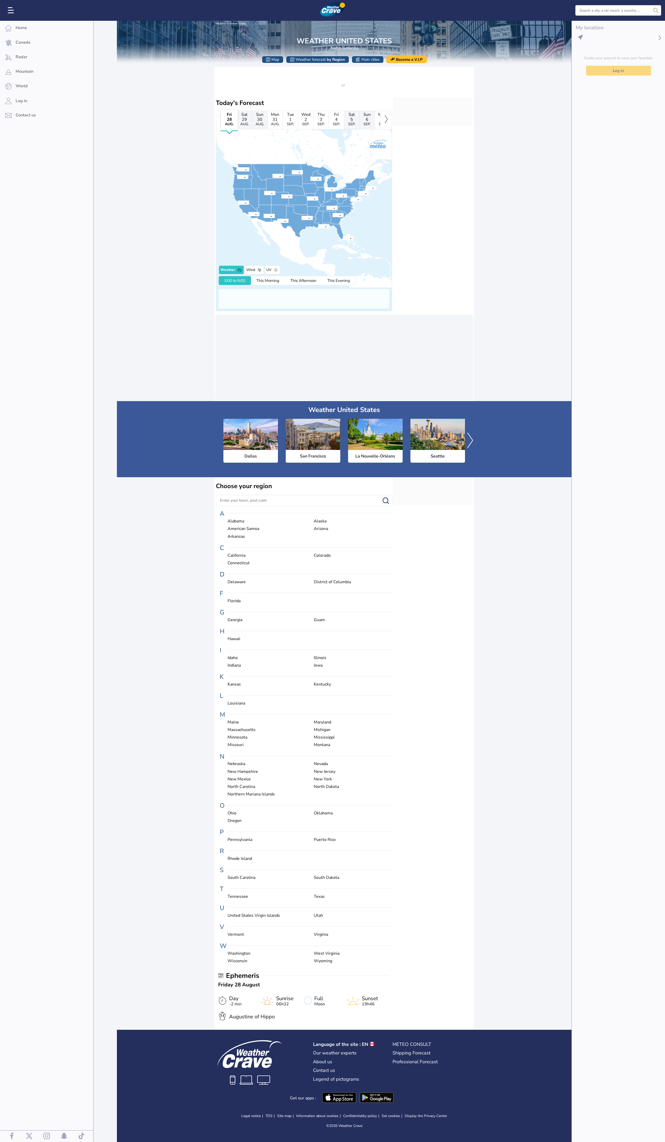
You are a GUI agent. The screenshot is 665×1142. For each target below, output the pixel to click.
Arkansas (236, 536)
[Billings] (272, 175)
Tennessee (238, 896)
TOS (268, 1115)
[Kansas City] (307, 198)
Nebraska (236, 763)
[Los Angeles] (248, 214)
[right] (386, 120)
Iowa (318, 665)
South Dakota (326, 877)
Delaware (237, 582)
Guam (319, 620)
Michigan (322, 729)
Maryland (322, 722)
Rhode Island (240, 858)
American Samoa (243, 528)
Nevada (321, 763)
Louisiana (236, 703)
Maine (233, 722)
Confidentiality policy (360, 1115)
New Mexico (239, 779)
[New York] (358, 193)
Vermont (236, 934)
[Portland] (237, 176)
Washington (239, 953)
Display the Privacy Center (426, 1116)
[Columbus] (336, 195)
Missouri (236, 744)
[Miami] (343, 238)
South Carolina (241, 877)
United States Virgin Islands (254, 915)
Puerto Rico (325, 839)
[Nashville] (326, 207)
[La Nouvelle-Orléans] (318, 226)
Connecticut (239, 563)
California (236, 555)
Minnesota (237, 737)
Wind (250, 269)
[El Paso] (277, 220)
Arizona (321, 528)
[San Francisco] (238, 202)
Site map (284, 1115)
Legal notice (251, 1115)
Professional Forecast (415, 1062)
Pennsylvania (240, 839)
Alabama (236, 521)
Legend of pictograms (336, 1079)
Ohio (232, 813)
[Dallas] (301, 218)
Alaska (320, 521)
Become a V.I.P (409, 59)
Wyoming (323, 961)
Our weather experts (335, 1053)
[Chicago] (324, 189)
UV (268, 269)
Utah (318, 915)
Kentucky (322, 684)
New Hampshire (243, 771)
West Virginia (327, 953)
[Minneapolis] (310, 178)
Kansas (234, 684)
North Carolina (241, 786)
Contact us (324, 1070)
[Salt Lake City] (264, 193)
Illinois (320, 657)
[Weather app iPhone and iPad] (339, 1098)
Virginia (321, 934)
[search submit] (656, 10)
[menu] (12, 10)
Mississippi (324, 737)
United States (238, 23)
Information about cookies (317, 1115)
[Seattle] (238, 169)
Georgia (235, 620)
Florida (234, 601)
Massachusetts (242, 729)
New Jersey (324, 771)
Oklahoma (323, 813)
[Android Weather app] (377, 1098)
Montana (322, 744)
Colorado (322, 555)
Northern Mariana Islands (251, 794)
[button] (301, 217)
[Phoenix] (264, 215)
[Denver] (281, 196)
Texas (319, 896)
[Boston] (365, 187)
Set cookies (391, 1116)
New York (323, 779)
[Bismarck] (292, 172)
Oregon (235, 820)
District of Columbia (332, 582)
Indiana (234, 665)
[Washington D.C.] (351, 199)
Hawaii (234, 638)
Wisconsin (237, 961)
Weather (221, 23)
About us (322, 1062)
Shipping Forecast (411, 1053)
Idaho (233, 657)
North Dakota (326, 786)
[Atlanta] (332, 215)
